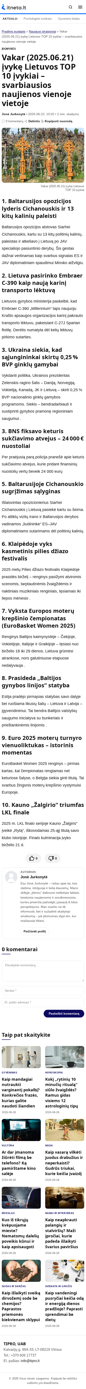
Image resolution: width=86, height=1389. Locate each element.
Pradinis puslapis (13, 31)
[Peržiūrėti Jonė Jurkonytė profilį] (11, 877)
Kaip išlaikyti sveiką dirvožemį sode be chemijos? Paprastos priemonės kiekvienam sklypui (21, 1306)
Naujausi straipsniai (42, 31)
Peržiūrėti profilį (35, 931)
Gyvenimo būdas (69, 18)
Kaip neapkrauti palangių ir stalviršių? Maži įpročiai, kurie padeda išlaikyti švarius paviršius (61, 1233)
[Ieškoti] (71, 7)
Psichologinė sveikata (38, 18)
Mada (49, 1145)
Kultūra (8, 1145)
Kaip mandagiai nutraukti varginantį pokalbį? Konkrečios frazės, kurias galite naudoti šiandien (21, 1093)
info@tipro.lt (30, 1361)
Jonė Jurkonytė (13, 114)
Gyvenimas (9, 1072)
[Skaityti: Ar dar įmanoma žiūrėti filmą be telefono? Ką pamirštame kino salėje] (21, 1130)
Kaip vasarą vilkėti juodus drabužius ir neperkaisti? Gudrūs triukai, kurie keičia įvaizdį (64, 1162)
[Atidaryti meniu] (80, 7)
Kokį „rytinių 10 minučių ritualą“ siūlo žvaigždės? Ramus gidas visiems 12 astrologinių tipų (61, 1093)
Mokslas (8, 1213)
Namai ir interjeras (59, 1213)
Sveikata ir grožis (58, 1286)
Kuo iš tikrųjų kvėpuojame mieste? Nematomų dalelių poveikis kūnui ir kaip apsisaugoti (20, 1233)
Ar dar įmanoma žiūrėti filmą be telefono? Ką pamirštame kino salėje (19, 1162)
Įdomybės (9, 48)
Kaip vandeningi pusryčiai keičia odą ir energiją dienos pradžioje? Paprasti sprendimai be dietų (64, 1306)
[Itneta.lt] (14, 7)
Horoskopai (54, 1072)
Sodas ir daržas (14, 1286)
